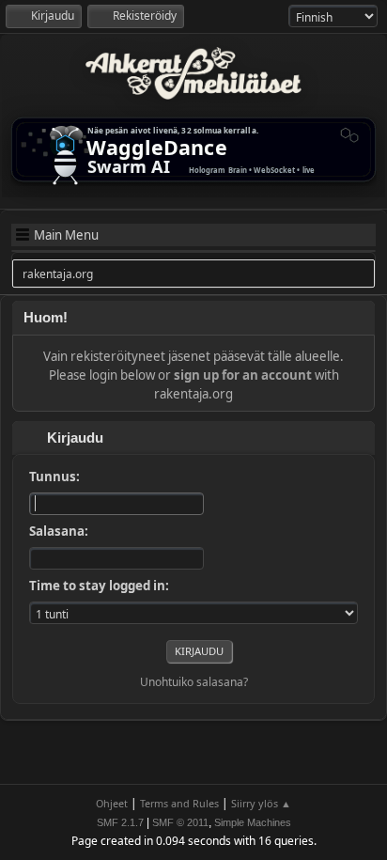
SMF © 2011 (180, 822)
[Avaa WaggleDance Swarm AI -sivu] (193, 149)
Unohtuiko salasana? (194, 682)
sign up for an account (243, 375)
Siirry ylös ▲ (261, 803)
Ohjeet (112, 803)
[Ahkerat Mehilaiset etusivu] (193, 73)
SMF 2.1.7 (120, 822)
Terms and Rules (179, 803)
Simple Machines (252, 822)
